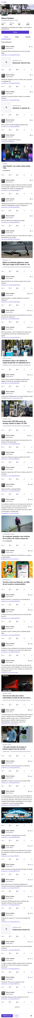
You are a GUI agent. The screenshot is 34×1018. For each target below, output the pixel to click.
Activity (6, 37)
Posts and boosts (6, 42)
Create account (7, 1015)
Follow (15, 32)
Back (4, 2)
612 (11, 24)
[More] (32, 70)
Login (16, 1015)
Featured (28, 37)
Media (17, 37)
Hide (30, 808)
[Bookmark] (24, 70)
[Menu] (31, 32)
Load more (17, 1007)
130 (2, 24)
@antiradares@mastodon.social (8, 20)
